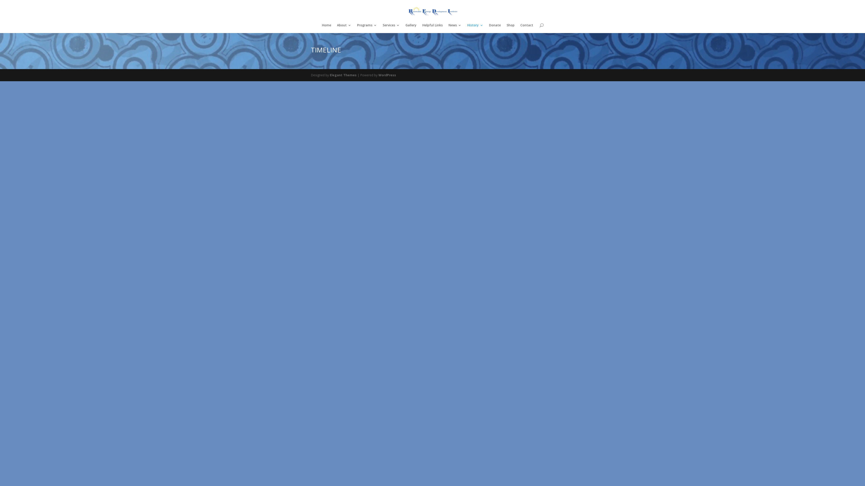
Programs (364, 25)
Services (389, 25)
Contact (526, 25)
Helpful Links (432, 25)
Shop (510, 25)
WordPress (387, 75)
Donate (495, 25)
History (473, 25)
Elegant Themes (343, 75)
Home (326, 25)
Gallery (411, 25)
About (342, 25)
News (452, 25)
